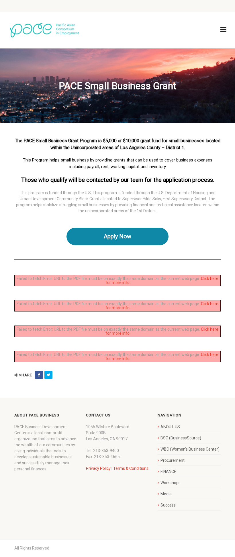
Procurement (172, 460)
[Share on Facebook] (39, 375)
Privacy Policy (98, 468)
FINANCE (168, 471)
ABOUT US (170, 426)
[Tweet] (48, 375)
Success (168, 505)
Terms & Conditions (130, 468)
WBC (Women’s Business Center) (190, 449)
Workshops (170, 482)
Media (166, 494)
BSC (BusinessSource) (180, 438)
